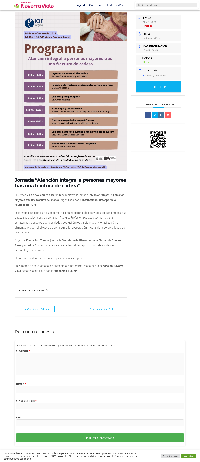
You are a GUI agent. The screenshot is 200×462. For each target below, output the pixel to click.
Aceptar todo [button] (189, 456)
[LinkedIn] (161, 115)
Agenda (81, 5)
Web (18, 417)
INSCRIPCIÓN (150, 50)
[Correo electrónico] (168, 115)
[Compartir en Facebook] (148, 115)
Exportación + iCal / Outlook (103, 309)
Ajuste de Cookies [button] (170, 456)
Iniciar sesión (115, 5)
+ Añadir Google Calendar (37, 309)
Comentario (23, 350)
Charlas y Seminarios (155, 75)
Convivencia (96, 5)
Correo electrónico (26, 400)
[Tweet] (155, 115)
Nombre (21, 383)
